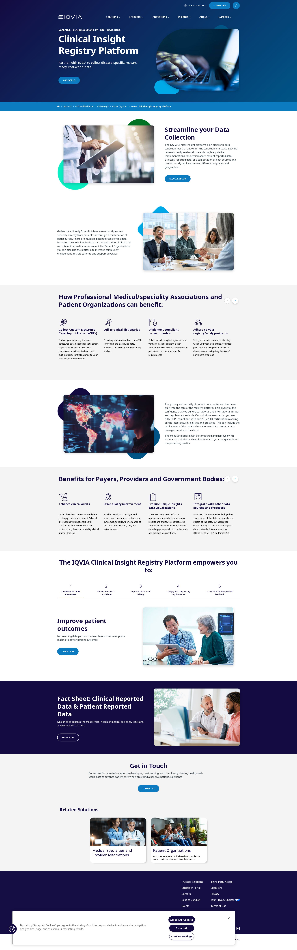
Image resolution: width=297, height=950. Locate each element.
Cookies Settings (181, 936)
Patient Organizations (172, 850)
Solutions (67, 106)
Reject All (181, 928)
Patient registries (119, 106)
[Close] (228, 918)
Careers (186, 894)
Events (185, 906)
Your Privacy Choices (223, 900)
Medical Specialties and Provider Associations (112, 852)
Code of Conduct (191, 900)
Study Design (103, 106)
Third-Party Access (221, 881)
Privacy (215, 894)
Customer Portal (191, 888)
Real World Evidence (84, 106)
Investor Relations (192, 881)
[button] (12, 929)
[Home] (60, 106)
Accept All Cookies (181, 919)
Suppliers (216, 888)
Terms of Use (218, 906)
